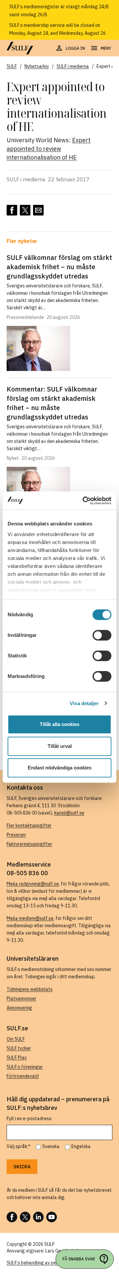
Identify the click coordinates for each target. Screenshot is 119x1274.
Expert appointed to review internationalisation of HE (49, 148)
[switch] (102, 635)
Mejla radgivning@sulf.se (33, 884)
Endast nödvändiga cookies (60, 767)
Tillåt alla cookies (59, 724)
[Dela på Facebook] (12, 210)
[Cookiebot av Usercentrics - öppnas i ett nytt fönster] (84, 500)
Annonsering (19, 1008)
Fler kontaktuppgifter (29, 825)
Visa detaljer (84, 703)
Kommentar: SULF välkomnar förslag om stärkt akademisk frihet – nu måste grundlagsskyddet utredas (52, 403)
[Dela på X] (25, 210)
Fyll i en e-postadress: (29, 1119)
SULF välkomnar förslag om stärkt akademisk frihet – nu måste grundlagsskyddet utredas (59, 266)
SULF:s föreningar (25, 1067)
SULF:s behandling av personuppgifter (46, 1263)
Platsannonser (21, 998)
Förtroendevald (23, 1076)
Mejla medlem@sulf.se (30, 918)
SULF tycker (19, 1048)
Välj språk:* (18, 1146)
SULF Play (17, 1058)
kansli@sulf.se (69, 813)
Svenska (51, 1146)
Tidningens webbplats (30, 989)
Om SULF (16, 1039)
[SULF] (20, 48)
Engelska (81, 1146)
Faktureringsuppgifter (29, 844)
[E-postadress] (38, 210)
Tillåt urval (60, 746)
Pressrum (16, 835)
